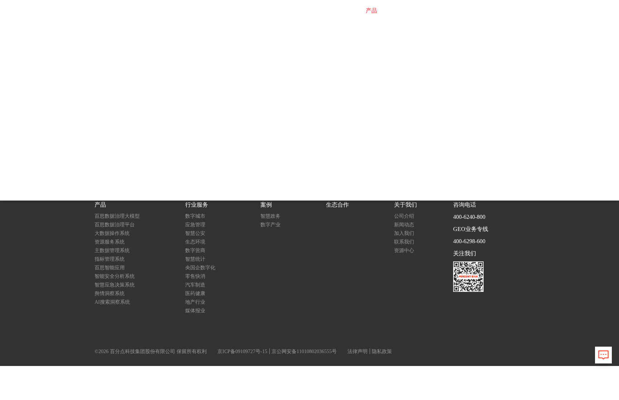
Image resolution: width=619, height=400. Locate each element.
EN (515, 11)
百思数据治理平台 (115, 224)
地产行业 (195, 302)
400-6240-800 (469, 217)
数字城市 (195, 216)
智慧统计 (195, 259)
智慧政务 (270, 216)
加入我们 (404, 233)
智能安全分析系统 (115, 276)
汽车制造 (195, 285)
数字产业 (270, 224)
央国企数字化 (200, 267)
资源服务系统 (110, 242)
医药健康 (195, 293)
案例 (427, 11)
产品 (371, 11)
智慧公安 (195, 233)
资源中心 (404, 250)
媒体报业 (195, 310)
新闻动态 (404, 224)
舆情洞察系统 (110, 293)
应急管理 (195, 224)
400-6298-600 (469, 241)
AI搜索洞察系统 (112, 302)
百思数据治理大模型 (117, 216)
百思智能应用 (110, 267)
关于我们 (489, 11)
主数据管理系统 (112, 250)
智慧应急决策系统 (115, 285)
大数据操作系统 (112, 233)
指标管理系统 (110, 259)
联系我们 (404, 242)
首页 (349, 11)
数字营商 (195, 250)
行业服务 (399, 11)
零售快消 (195, 276)
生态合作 (455, 11)
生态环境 (195, 242)
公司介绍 (404, 216)
